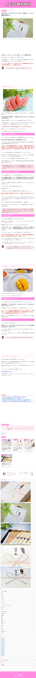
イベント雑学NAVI (18, 675)
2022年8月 (3, 646)
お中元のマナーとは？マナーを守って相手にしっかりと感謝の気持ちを (13, 502)
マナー (3, 434)
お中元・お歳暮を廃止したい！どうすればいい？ (12, 398)
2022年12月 (3, 639)
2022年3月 (3, 655)
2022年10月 (3, 643)
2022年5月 (3, 652)
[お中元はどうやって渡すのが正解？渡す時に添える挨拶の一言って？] (16, 587)
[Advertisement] (18, 46)
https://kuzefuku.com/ (6, 371)
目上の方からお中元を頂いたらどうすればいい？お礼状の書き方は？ (16, 399)
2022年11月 (3, 641)
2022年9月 (3, 645)
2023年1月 (2, 638)
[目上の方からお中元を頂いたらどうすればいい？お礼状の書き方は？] (16, 566)
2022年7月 (2, 648)
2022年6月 (3, 650)
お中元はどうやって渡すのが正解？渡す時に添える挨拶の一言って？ (16, 401)
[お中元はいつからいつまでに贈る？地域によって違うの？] (16, 542)
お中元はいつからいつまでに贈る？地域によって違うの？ (14, 396)
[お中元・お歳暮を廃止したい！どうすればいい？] (16, 501)
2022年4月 (3, 653)
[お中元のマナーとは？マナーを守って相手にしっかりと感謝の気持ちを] (16, 521)
